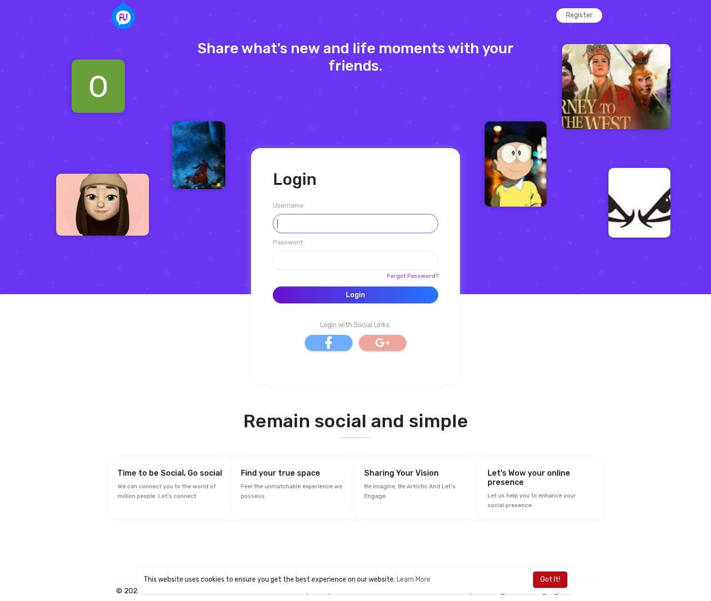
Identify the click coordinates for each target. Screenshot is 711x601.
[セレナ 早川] (198, 155)
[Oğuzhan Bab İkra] (98, 86)
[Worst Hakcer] (516, 164)
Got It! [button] (550, 579)
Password (288, 242)
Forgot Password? (412, 275)
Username (288, 205)
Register (579, 15)
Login (355, 295)
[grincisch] (616, 86)
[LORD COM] (639, 202)
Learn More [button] (413, 579)
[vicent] (102, 204)
